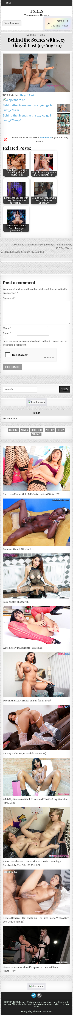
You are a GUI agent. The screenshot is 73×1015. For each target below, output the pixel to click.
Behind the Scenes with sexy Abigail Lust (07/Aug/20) (36, 42)
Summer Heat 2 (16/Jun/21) (18, 549)
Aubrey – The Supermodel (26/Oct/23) (24, 753)
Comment (9, 298)
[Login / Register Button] (33, 995)
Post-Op (50, 430)
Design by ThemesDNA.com (36, 1011)
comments (46, 137)
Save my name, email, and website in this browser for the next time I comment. (35, 343)
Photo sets (36, 430)
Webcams (36, 434)
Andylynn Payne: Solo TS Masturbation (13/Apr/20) (31, 494)
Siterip (60, 430)
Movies (24, 430)
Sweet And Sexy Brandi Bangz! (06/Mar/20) (27, 700)
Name (7, 328)
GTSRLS (62, 21)
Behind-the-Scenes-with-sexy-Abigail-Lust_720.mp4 (27, 117)
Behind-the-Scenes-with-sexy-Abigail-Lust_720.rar (27, 107)
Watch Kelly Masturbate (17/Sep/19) (23, 647)
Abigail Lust (26, 95)
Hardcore (13, 430)
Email (7, 333)
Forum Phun (10, 418)
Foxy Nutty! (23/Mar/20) (16, 602)
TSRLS (36, 11)
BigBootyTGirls (37, 35)
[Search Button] (39, 995)
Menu (8, 3)
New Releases (11, 23)
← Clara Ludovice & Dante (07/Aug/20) (22, 252)
